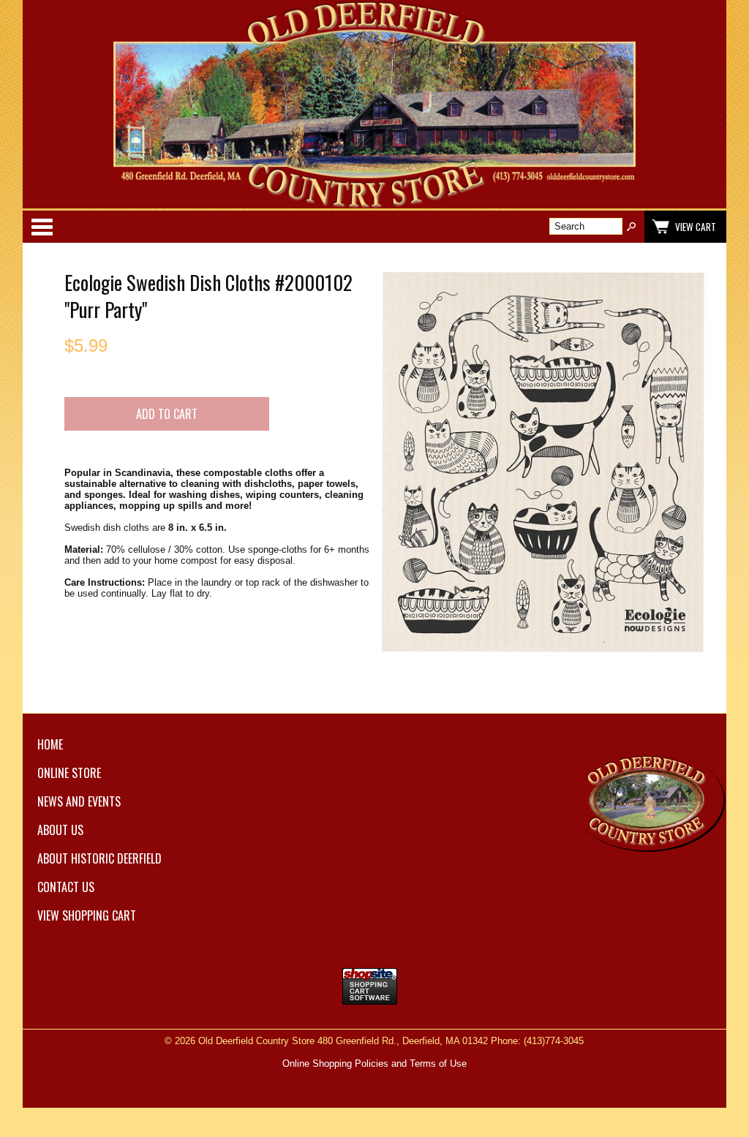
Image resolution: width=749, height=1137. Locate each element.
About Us (60, 830)
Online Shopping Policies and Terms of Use (374, 1063)
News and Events (79, 801)
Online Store (69, 773)
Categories (42, 227)
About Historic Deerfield (99, 858)
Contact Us (65, 887)
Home (50, 744)
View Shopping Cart (86, 915)
